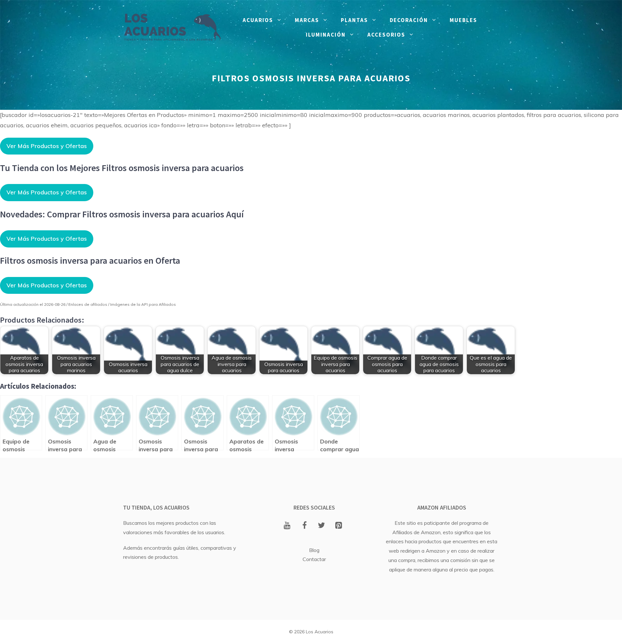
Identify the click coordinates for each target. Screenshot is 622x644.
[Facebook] (304, 525)
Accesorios (386, 34)
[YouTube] (287, 525)
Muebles (463, 20)
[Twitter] (321, 525)
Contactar (314, 559)
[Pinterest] (338, 525)
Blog (314, 550)
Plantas (354, 20)
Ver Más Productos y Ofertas (46, 146)
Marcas (307, 20)
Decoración (409, 20)
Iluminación (326, 34)
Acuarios (258, 20)
